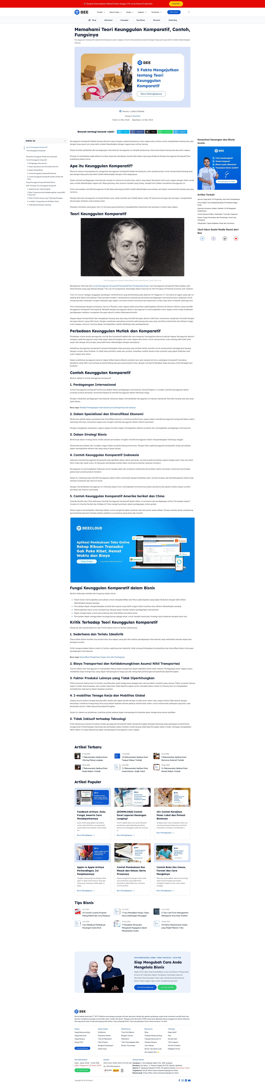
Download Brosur (82, 1048)
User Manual (149, 1045)
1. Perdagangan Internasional (37, 163)
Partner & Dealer (174, 1045)
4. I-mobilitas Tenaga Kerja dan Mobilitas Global (43, 202)
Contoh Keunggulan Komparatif (36, 160)
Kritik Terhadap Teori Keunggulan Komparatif (41, 186)
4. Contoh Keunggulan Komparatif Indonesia (41, 173)
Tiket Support (173, 1042)
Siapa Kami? (172, 1032)
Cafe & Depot (103, 1042)
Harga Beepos (80, 1039)
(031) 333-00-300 (125, 1063)
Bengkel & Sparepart (105, 1045)
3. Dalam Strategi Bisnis (35, 170)
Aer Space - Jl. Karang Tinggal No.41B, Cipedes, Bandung (157, 1065)
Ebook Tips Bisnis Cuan (153, 1049)
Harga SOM (79, 1042)
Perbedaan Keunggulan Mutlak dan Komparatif (41, 157)
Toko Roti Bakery (127, 1032)
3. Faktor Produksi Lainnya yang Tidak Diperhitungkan (45, 198)
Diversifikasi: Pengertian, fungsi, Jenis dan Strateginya (102, 657)
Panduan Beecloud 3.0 (153, 1039)
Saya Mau (176, 4)
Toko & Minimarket (105, 1039)
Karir (169, 1035)
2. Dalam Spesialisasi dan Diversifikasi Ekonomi (42, 167)
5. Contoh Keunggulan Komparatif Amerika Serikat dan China (45, 178)
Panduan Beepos (151, 1042)
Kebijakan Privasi (174, 1049)
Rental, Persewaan (128, 1045)
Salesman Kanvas (104, 1035)
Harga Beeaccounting (82, 1032)
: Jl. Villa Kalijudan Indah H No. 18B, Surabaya (152, 1063)
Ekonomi (136, 116)
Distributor (102, 1032)
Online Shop (102, 1049)
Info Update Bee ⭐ (152, 1052)
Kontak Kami (172, 1039)
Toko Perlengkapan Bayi (130, 1042)
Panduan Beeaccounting (153, 1035)
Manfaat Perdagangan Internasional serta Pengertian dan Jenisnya (108, 407)
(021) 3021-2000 (110, 1063)
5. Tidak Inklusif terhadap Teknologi (39, 205)
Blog (146, 1032)
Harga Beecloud (80, 1035)
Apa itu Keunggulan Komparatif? (37, 147)
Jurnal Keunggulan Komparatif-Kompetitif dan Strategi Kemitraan (121, 286)
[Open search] (188, 12)
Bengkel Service (127, 1035)
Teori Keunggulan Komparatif (35, 151)
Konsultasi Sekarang (145, 987)
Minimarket (125, 1039)
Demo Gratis (174, 12)
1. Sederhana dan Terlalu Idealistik (38, 189)
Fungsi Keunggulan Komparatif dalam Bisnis (40, 182)
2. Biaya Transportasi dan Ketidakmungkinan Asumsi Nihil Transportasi (46, 194)
